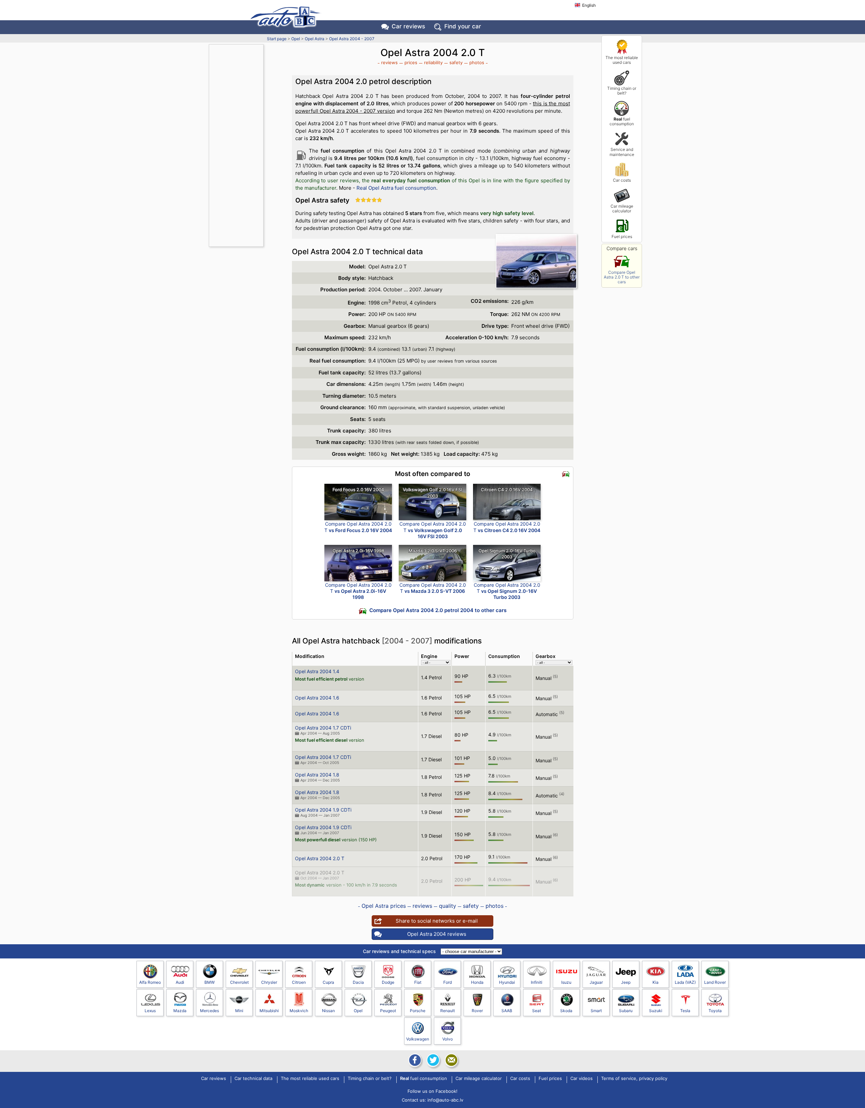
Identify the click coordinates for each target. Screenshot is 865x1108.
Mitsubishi (269, 1010)
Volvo (447, 1038)
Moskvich (299, 1010)
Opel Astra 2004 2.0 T (319, 858)
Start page (277, 38)
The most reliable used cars (622, 60)
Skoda (566, 1010)
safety (456, 62)
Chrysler (269, 982)
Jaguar (596, 982)
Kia (655, 982)
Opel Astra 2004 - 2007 (351, 38)
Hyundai (507, 982)
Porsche (417, 1010)
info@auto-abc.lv (445, 1100)
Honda (477, 982)
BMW (209, 982)
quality (447, 905)
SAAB (506, 1010)
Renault (447, 1010)
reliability (433, 62)
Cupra (328, 982)
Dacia (358, 982)
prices (410, 62)
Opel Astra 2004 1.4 (317, 671)
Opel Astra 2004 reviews (436, 934)
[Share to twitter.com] (432, 1060)
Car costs (622, 180)
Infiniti (536, 982)
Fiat (417, 982)
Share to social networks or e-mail (437, 921)
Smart (596, 1010)
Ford (447, 982)
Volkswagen (417, 1038)
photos (476, 62)
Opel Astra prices (384, 905)
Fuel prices (622, 236)
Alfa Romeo (150, 982)
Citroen (299, 982)
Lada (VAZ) (685, 982)
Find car (462, 26)
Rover (477, 1010)
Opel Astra (314, 38)
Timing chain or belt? (621, 91)
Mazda (180, 1010)
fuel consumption (622, 121)
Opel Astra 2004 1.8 (317, 774)
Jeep (626, 982)
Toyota (715, 1010)
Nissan (328, 1010)
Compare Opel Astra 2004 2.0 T (358, 527)
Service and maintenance (622, 152)
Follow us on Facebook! (432, 1091)
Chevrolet (239, 982)
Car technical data (253, 1078)
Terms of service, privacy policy (634, 1078)
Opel (295, 38)
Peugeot (388, 1010)
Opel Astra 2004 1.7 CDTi (323, 728)
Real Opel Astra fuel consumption (396, 188)
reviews (389, 62)
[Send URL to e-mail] (451, 1060)
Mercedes (209, 1010)
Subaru (626, 1010)
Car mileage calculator (622, 208)
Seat (536, 1010)
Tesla (685, 1010)
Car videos (581, 1078)
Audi (180, 982)
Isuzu (566, 982)
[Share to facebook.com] (414, 1060)
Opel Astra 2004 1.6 (317, 698)
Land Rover (715, 982)
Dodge (388, 982)
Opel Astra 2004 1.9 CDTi (323, 810)
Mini (239, 1010)
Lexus (150, 1010)
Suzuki (655, 1010)
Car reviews (408, 26)
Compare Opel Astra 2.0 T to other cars (622, 277)
